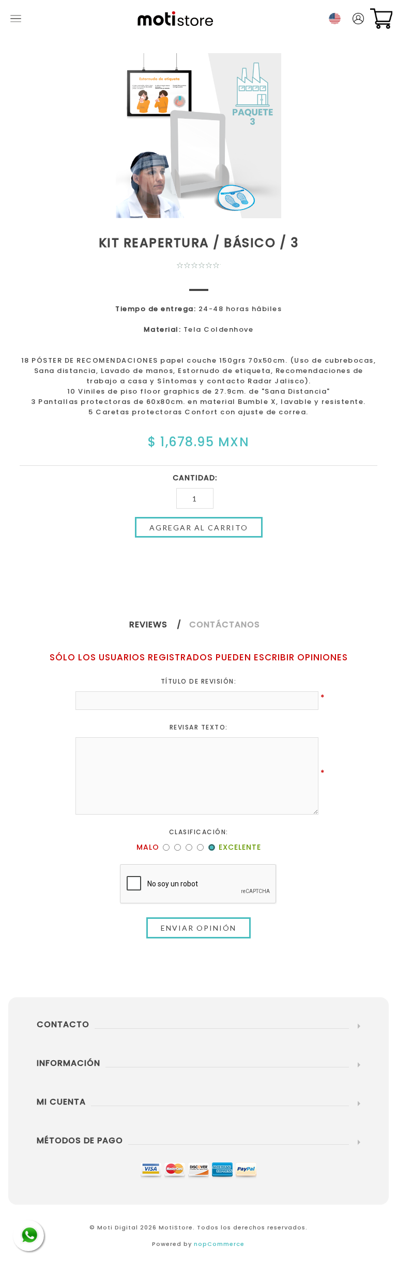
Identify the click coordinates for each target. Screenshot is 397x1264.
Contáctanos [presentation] (224, 624)
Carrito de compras (381, 18)
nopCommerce (219, 1244)
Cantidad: (195, 478)
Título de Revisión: (199, 681)
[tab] (159, 624)
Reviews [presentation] (148, 624)
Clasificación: (198, 832)
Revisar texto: (199, 727)
